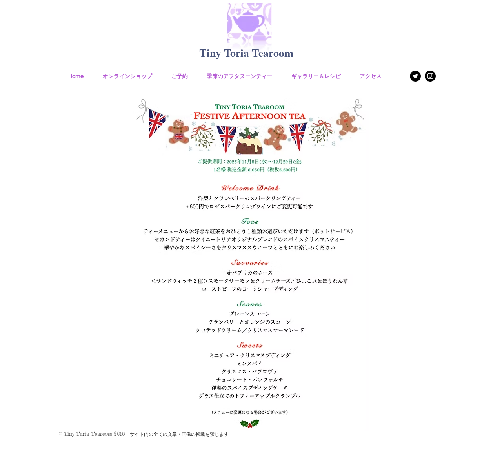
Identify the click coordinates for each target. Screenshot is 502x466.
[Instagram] (430, 76)
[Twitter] (415, 76)
